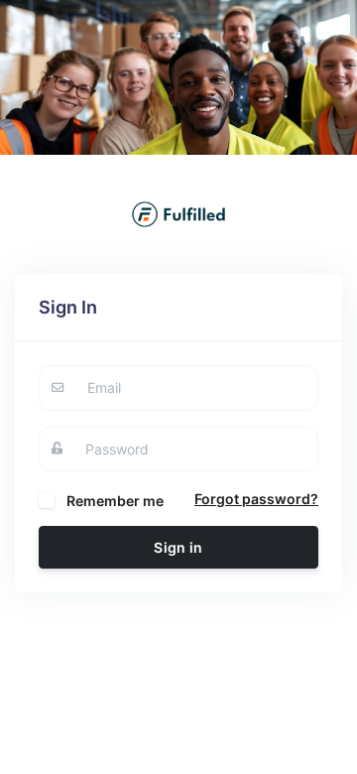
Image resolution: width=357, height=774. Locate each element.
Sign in (178, 547)
